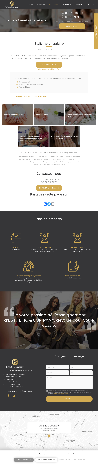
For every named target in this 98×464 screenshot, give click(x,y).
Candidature (79, 4)
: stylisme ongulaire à (29, 96)
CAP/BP (40, 4)
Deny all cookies (47, 460)
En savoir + (17, 114)
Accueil (30, 4)
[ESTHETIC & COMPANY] (10, 4)
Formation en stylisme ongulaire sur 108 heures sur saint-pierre (41, 157)
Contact (91, 4)
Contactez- (72, 26)
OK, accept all (24, 460)
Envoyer (69, 399)
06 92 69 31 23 (73, 17)
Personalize (65, 460)
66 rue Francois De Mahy (72, 21)
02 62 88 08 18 (74, 13)
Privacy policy (79, 460)
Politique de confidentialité (60, 393)
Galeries (66, 4)
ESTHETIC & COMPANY (43, 50)
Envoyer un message (49, 188)
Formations (53, 4)
